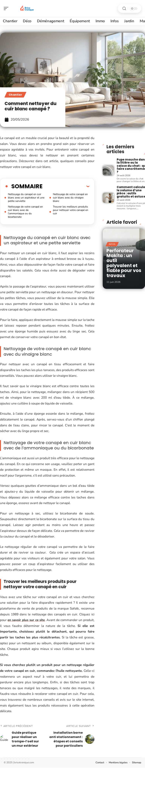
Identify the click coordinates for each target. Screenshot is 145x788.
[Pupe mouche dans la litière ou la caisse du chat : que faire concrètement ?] (108, 170)
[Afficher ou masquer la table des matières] (65, 186)
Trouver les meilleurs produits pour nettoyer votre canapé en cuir (70, 210)
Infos (112, 244)
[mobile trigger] (7, 8)
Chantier (15, 95)
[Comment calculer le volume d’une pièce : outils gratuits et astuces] (108, 198)
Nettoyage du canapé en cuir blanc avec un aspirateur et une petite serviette (26, 197)
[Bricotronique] (27, 8)
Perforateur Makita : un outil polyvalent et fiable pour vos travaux (123, 263)
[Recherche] (124, 9)
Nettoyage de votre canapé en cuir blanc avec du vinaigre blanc (70, 197)
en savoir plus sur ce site (26, 620)
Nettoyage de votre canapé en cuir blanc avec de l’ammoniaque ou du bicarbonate (25, 212)
